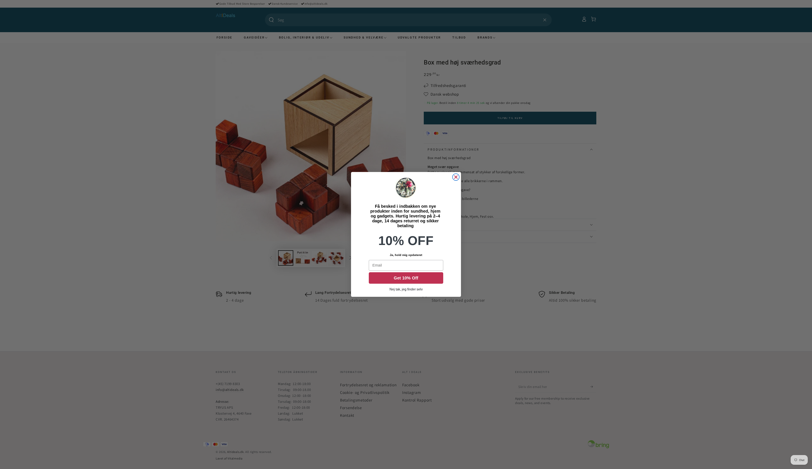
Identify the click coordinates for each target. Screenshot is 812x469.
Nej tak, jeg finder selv (406, 289)
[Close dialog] (456, 177)
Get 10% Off (406, 278)
